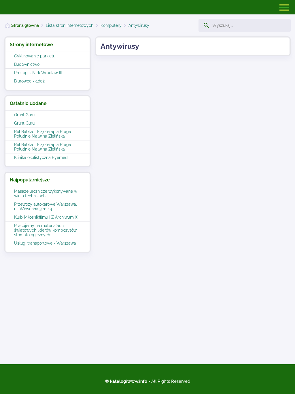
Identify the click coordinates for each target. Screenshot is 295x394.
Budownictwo (26, 64)
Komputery (111, 25)
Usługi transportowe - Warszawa (45, 243)
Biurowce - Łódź (29, 81)
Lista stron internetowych (69, 25)
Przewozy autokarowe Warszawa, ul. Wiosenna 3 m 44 (45, 206)
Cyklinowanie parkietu (34, 56)
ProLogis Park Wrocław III (38, 72)
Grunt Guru (24, 114)
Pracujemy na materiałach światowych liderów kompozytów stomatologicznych (45, 230)
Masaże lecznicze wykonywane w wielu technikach (45, 193)
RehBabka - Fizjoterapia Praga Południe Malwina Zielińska (42, 133)
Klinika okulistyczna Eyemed (41, 157)
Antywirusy (138, 25)
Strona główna (25, 25)
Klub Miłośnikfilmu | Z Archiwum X (45, 217)
